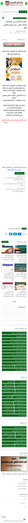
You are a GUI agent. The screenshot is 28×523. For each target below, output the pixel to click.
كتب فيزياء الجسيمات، (20, 403)
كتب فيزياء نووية (22, 412)
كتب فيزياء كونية (9, 409)
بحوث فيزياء (23, 381)
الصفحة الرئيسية (22, 483)
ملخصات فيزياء (22, 415)
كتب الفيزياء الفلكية (8, 384)
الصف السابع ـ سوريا (21, 366)
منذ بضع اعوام (19, 176)
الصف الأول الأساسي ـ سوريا (19, 333)
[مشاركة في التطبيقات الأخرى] (6, 234)
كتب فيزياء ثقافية (21, 406)
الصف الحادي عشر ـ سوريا (19, 357)
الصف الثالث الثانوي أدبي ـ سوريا (18, 342)
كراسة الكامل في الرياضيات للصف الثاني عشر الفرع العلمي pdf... (21, 294)
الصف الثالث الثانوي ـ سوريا (19, 345)
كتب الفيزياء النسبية (21, 388)
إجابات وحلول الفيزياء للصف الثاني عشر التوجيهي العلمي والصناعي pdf (21, 258)
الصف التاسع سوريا (21, 336)
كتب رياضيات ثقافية (21, 439)
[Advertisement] (14, 209)
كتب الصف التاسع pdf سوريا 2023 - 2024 (14, 474)
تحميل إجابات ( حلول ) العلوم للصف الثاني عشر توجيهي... (21, 275)
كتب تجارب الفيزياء (21, 391)
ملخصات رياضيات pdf (9, 446)
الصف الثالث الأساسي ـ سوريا (18, 339)
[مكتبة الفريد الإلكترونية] (14, 3)
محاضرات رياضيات (21, 446)
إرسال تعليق (22, 307)
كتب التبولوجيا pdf (21, 433)
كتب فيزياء (8, 397)
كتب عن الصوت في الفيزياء (19, 394)
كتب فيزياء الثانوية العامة (20, 400)
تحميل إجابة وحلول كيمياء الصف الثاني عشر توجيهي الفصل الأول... (14, 178)
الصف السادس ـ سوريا (8, 366)
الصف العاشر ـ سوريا (21, 369)
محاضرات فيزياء (9, 412)
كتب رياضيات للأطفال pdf (19, 442)
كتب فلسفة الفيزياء (21, 397)
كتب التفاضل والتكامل (9, 433)
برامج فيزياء (10, 381)
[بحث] (2, 3)
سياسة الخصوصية (22, 486)
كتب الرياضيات (10, 436)
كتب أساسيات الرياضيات (20, 427)
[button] (19, 234)
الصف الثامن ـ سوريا (21, 351)
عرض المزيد (5, 241)
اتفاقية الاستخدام (22, 488)
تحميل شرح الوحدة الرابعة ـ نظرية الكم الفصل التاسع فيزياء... (8, 294)
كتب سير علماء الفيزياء (8, 391)
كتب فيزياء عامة (22, 409)
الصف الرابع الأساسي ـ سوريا (19, 363)
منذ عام (24, 472)
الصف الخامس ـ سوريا (20, 360)
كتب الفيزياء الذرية (21, 384)
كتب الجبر (23, 436)
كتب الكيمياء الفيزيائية (8, 388)
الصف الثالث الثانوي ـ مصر (19, 348)
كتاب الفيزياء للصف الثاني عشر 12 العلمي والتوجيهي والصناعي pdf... (14, 190)
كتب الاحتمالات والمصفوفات (19, 430)
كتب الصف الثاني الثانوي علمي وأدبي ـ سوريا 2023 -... (9, 10)
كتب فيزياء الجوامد (7, 403)
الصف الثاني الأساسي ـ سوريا (18, 354)
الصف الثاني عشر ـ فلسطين (20, 18)
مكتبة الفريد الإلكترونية (8, 521)
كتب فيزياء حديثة (9, 406)
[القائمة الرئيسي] (26, 3)
